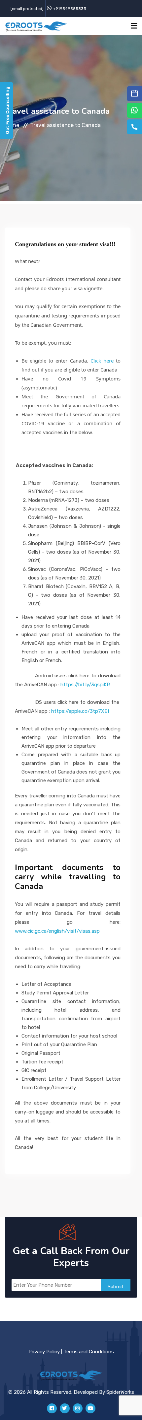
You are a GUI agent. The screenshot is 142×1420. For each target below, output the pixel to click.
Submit (116, 1287)
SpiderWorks (120, 1392)
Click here (103, 360)
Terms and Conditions (88, 1352)
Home (12, 125)
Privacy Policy (44, 1352)
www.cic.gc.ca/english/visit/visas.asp (57, 931)
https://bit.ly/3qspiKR (85, 685)
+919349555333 (69, 8)
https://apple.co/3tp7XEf (80, 711)
